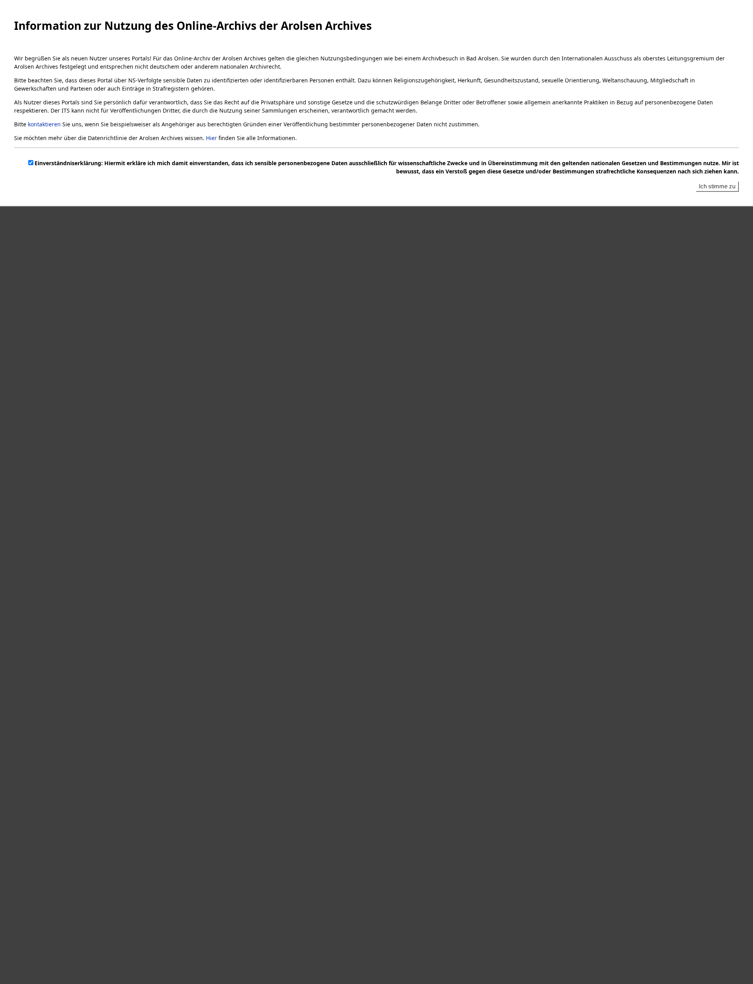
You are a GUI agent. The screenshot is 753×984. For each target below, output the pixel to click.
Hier (211, 138)
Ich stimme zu (717, 186)
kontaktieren (44, 124)
